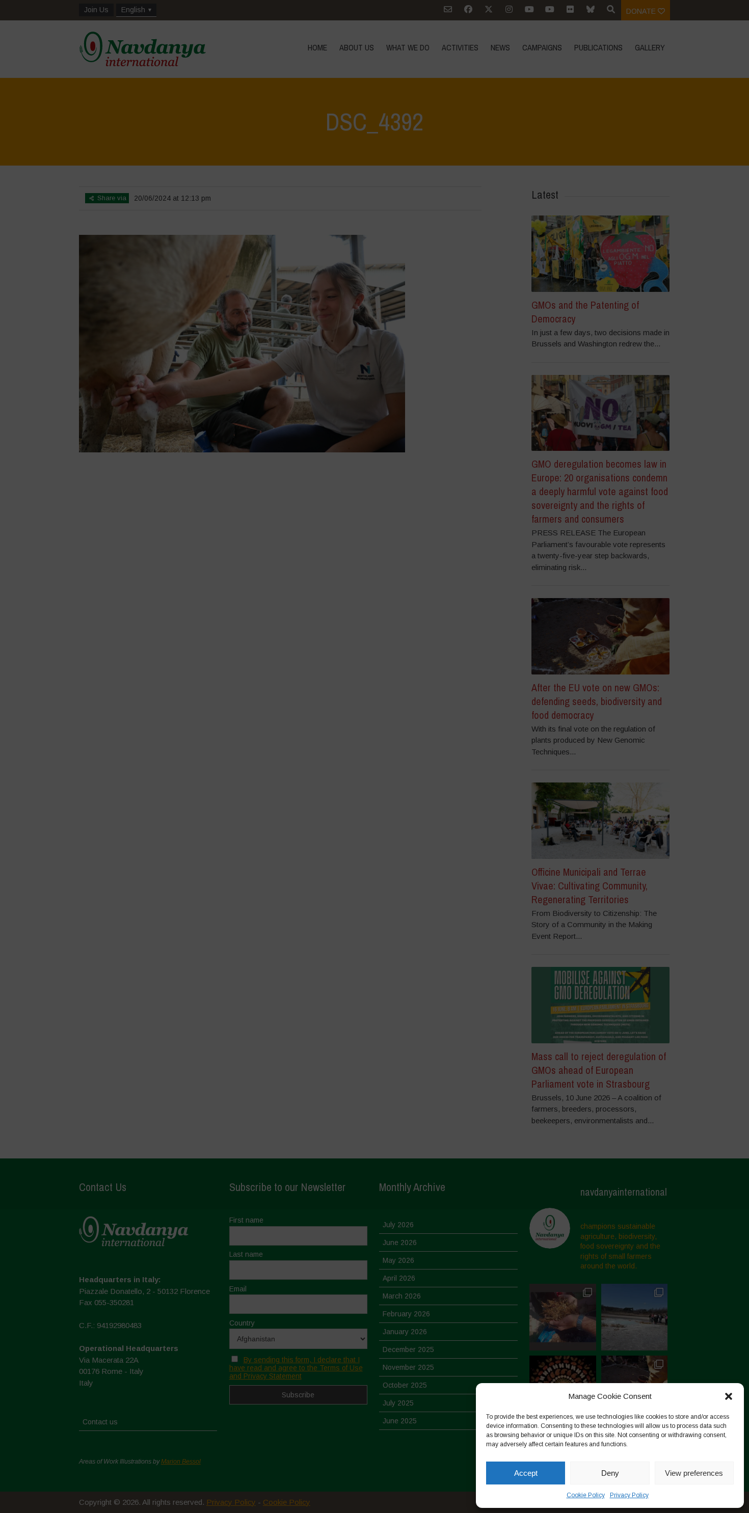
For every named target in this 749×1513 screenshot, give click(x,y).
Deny (610, 1473)
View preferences (694, 1473)
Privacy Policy (629, 1495)
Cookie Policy (586, 1495)
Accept (526, 1473)
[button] (729, 1396)
